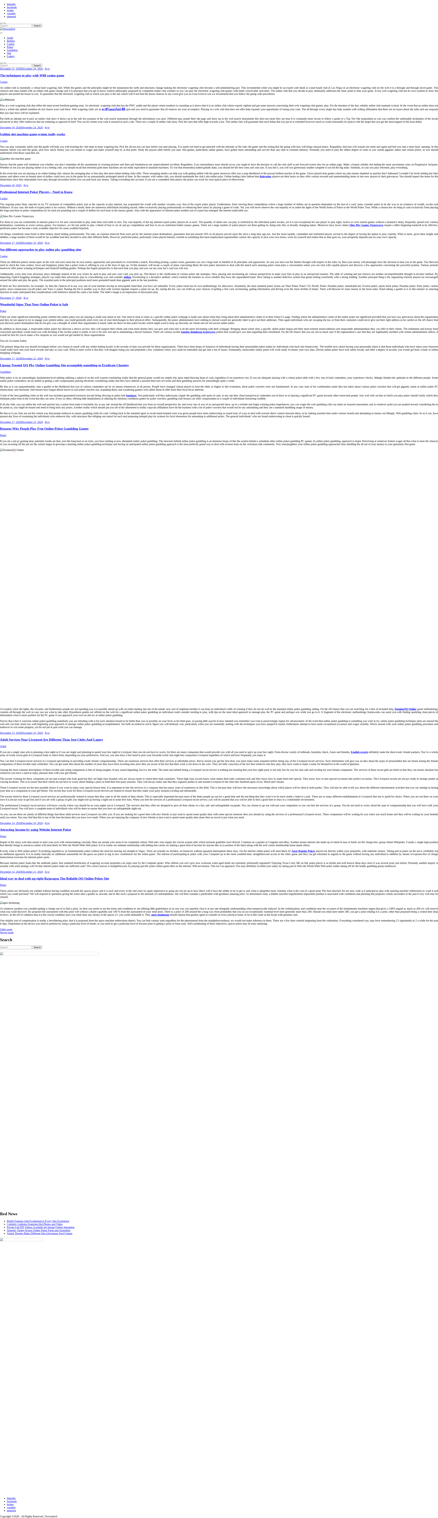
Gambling (12, 50)
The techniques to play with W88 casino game (32, 75)
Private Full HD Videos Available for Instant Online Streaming (40, 1227)
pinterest (11, 16)
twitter (10, 10)
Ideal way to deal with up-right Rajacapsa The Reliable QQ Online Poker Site (54, 878)
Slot (9, 53)
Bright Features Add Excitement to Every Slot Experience (38, 1221)
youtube (11, 13)
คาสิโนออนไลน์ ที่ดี (113, 109)
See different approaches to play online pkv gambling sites (40, 249)
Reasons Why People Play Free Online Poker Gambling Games (44, 428)
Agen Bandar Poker (303, 851)
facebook (12, 7)
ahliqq (127, 277)
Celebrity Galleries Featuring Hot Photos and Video (35, 1224)
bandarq (131, 395)
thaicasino (265, 176)
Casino (10, 44)
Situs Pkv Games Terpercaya (366, 225)
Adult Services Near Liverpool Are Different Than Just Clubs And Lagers (51, 739)
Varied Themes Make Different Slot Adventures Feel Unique (39, 1233)
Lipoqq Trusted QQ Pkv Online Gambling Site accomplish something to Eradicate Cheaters (64, 365)
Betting (11, 40)
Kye (47, 68)
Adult (10, 37)
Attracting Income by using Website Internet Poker (35, 829)
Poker (10, 47)
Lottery (11, 56)
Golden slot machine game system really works (32, 134)
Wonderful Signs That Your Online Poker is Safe (34, 304)
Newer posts (7, 932)
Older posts (6, 929)
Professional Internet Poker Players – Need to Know (36, 192)
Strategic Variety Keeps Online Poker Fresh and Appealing (38, 1230)
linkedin (11, 4)
